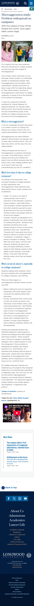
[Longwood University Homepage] (10, 3)
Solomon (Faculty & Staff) (17, 544)
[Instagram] (19, 498)
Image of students (9, 391)
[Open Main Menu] (31, 3)
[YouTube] (25, 498)
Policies (17, 589)
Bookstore (17, 532)
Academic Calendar (17, 530)
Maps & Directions (17, 567)
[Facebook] (8, 498)
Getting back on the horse (17, 457)
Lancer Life (17, 525)
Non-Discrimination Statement (17, 585)
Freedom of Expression (17, 587)
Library (17, 537)
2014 (15, 9)
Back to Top (11, 487)
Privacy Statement (17, 578)
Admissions (17, 515)
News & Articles (8, 9)
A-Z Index (17, 539)
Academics (17, 520)
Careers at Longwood (17, 534)
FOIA (17, 580)
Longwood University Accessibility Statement (17, 594)
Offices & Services (17, 542)
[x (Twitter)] (14, 498)
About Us (17, 511)
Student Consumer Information (17, 582)
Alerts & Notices (17, 591)
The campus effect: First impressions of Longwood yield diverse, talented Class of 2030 (18, 446)
